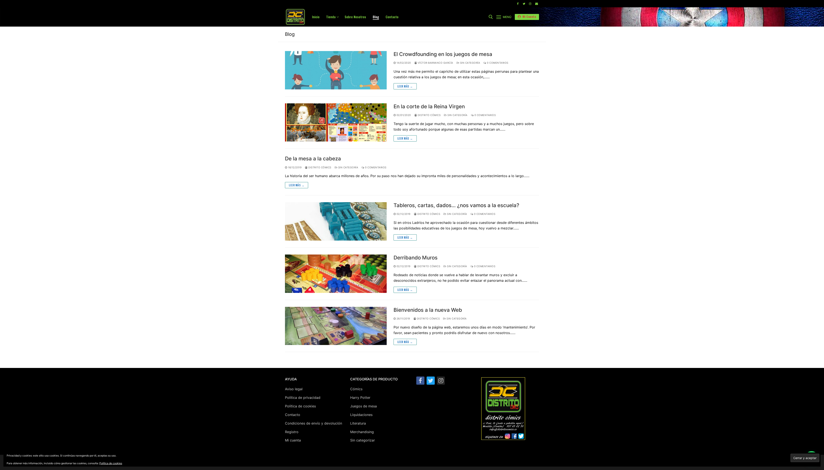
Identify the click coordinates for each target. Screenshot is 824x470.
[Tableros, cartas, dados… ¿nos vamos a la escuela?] (336, 221)
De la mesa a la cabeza (313, 158)
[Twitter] (523, 3)
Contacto (292, 415)
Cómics (356, 389)
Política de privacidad (302, 397)
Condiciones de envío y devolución (313, 423)
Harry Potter (360, 397)
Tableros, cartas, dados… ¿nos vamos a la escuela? (456, 205)
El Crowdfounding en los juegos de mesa (443, 54)
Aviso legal (294, 389)
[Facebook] (517, 3)
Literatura (358, 423)
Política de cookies (300, 406)
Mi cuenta (293, 440)
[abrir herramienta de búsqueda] (491, 17)
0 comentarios (497, 62)
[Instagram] (530, 3)
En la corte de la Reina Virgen (429, 106)
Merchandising (362, 432)
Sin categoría (469, 62)
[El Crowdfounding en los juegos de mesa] (336, 70)
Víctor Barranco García (435, 62)
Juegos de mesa (363, 406)
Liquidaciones (361, 415)
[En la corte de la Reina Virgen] (336, 122)
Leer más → (405, 86)
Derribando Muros (416, 258)
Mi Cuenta (529, 16)
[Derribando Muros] (336, 274)
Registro (291, 432)
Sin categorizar (362, 440)
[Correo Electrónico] (536, 3)
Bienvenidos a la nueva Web (428, 310)
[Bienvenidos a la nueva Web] (336, 326)
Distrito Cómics (429, 115)
